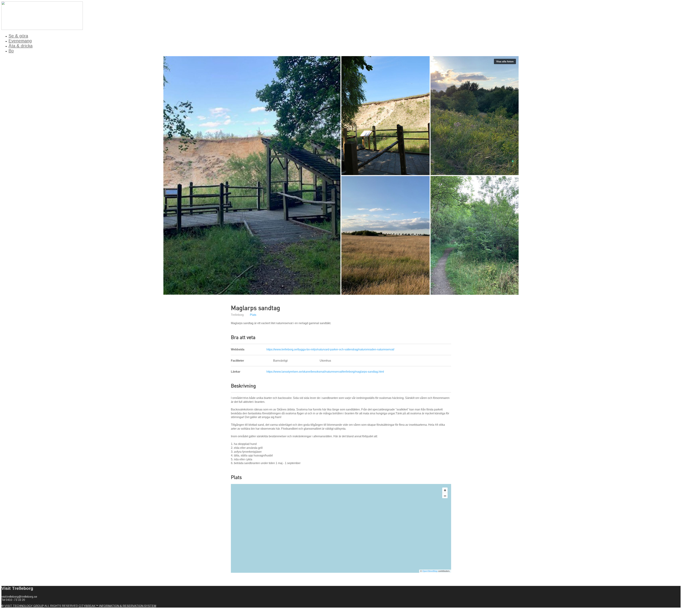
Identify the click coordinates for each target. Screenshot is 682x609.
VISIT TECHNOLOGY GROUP (24, 605)
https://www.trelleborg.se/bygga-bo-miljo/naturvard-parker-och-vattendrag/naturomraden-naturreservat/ (330, 349)
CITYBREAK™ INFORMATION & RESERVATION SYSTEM (117, 605)
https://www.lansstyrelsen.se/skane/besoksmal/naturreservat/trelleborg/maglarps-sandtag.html (325, 371)
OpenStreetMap (430, 571)
